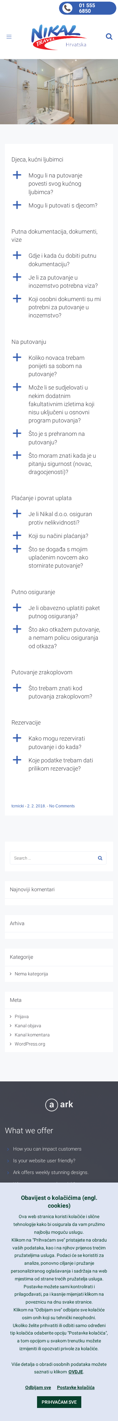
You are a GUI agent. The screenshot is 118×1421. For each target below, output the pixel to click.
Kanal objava (28, 1025)
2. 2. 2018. (37, 806)
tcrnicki (18, 806)
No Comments (62, 806)
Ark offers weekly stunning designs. (51, 1172)
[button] (59, 184)
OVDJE (76, 1371)
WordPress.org (30, 1044)
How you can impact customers (47, 1149)
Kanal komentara (32, 1034)
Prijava (22, 1016)
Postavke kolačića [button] (76, 1387)
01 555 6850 (87, 8)
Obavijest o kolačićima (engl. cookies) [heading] (59, 1201)
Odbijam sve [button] (38, 1387)
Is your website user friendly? (44, 1161)
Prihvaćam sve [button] (59, 1402)
